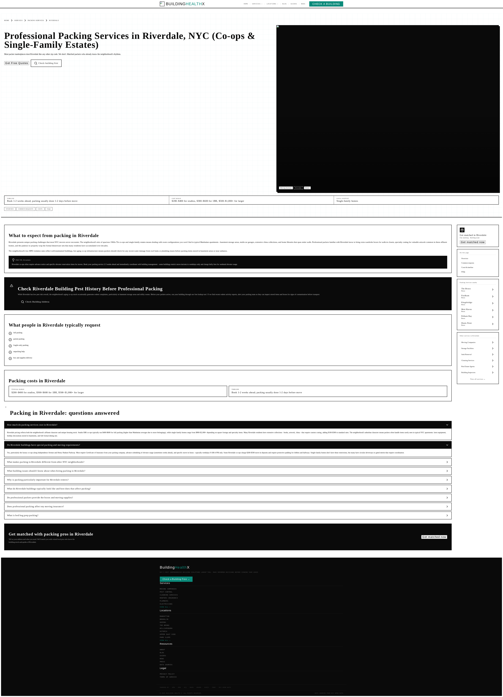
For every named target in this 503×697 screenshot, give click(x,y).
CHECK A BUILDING (326, 3)
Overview (10, 209)
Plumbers (164, 601)
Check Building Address (37, 302)
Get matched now (434, 536)
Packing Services (36, 20)
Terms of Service (168, 677)
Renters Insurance (169, 598)
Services (256, 4)
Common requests (26, 209)
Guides (294, 4)
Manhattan (164, 616)
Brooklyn (164, 619)
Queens (163, 622)
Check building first (48, 63)
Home (246, 4)
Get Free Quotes (16, 63)
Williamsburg (166, 628)
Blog (284, 4)
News (303, 4)
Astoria (163, 631)
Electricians (166, 604)
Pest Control (166, 592)
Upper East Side (168, 634)
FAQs (49, 209)
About (162, 650)
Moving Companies (168, 589)
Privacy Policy (167, 674)
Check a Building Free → (176, 579)
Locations (271, 4)
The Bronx (164, 625)
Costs (40, 209)
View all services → (477, 379)
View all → (165, 607)
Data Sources (166, 665)
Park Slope (165, 637)
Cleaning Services (169, 595)
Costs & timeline (467, 267)
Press (162, 662)
